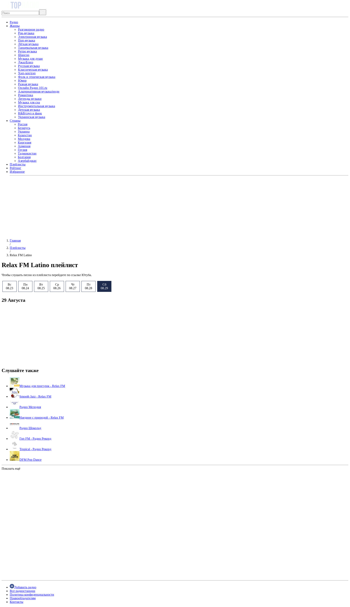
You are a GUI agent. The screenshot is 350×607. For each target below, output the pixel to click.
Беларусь (24, 128)
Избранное (17, 171)
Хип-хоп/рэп (27, 73)
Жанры (15, 26)
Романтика (25, 95)
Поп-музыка (26, 40)
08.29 (104, 286)
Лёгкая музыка (28, 44)
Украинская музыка (31, 117)
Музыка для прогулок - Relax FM (42, 386)
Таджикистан (27, 153)
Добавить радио (25, 587)
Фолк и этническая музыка (36, 77)
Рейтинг (15, 168)
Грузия (22, 149)
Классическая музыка (33, 69)
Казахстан (25, 135)
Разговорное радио (31, 29)
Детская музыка (29, 109)
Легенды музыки (30, 98)
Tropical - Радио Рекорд (35, 449)
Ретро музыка (27, 51)
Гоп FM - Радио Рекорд (35, 438)
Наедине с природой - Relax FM (41, 417)
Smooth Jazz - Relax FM (35, 396)
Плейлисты (18, 164)
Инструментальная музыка (36, 106)
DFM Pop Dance (30, 459)
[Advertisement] (123, 207)
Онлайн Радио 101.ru (32, 88)
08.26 (57, 286)
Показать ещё (11, 468)
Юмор (22, 80)
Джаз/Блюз (25, 62)
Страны (15, 120)
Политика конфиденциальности (32, 594)
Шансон (23, 55)
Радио (14, 22)
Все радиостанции (22, 591)
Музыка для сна (29, 102)
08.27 (72, 286)
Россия (22, 124)
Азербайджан (27, 160)
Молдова (24, 139)
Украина (24, 131)
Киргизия (24, 142)
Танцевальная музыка (33, 47)
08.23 (9, 286)
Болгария (24, 157)
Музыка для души (30, 58)
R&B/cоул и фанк (30, 113)
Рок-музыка (26, 33)
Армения (24, 146)
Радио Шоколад (30, 428)
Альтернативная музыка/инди (38, 91)
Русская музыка (29, 66)
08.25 (41, 286)
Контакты (16, 602)
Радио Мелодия (30, 407)
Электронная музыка (32, 36)
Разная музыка (28, 84)
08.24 (25, 286)
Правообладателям (23, 598)
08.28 (88, 286)
